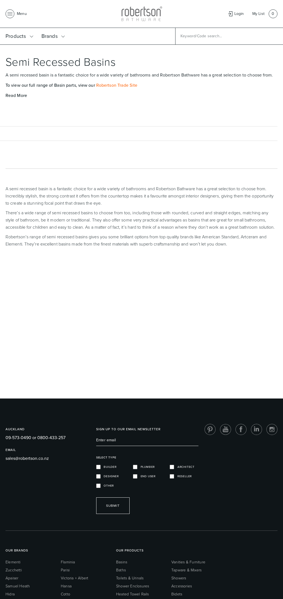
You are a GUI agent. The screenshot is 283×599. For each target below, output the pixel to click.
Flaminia (68, 562)
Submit (113, 505)
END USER (146, 476)
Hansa (66, 586)
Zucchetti (14, 570)
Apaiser (12, 578)
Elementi (13, 562)
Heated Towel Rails (132, 594)
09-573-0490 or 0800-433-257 (35, 437)
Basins (121, 562)
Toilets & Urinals (129, 578)
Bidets (176, 594)
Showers (178, 578)
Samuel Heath (18, 586)
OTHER (107, 486)
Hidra (10, 594)
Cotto (65, 594)
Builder (109, 467)
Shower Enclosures (132, 586)
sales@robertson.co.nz (27, 458)
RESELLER (183, 476)
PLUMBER (146, 467)
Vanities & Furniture (188, 562)
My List (258, 14)
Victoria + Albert (74, 578)
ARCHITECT (184, 467)
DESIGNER (110, 476)
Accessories (181, 586)
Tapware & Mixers (186, 570)
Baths (121, 570)
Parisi (65, 570)
